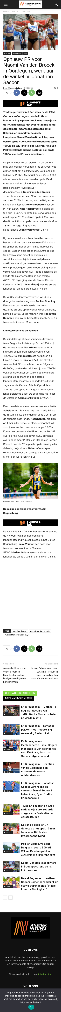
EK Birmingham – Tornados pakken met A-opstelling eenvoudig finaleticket (37, 729)
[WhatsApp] (31, 92)
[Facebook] (17, 92)
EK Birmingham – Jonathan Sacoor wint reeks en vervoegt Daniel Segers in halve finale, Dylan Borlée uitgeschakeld (37, 790)
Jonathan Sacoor (20, 631)
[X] (24, 92)
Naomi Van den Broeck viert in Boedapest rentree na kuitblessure (38, 866)
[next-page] (10, 898)
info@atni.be (45, 974)
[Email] (39, 92)
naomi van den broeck (39, 631)
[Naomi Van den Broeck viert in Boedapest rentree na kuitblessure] (11, 866)
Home (6, 11)
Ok (31, 1007)
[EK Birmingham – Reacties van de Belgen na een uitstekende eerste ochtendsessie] (11, 767)
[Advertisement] (30, 593)
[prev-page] (5, 898)
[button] (5, 4)
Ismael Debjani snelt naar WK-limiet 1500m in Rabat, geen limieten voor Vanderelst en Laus (44, 673)
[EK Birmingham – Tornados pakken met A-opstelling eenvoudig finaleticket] (11, 729)
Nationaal (26, 11)
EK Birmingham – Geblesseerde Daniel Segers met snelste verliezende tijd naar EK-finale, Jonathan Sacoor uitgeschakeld (39, 749)
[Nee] (57, 1000)
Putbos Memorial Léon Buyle (17, 635)
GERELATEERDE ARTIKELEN (20, 693)
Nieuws (15, 11)
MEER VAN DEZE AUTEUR (18, 698)
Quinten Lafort (15, 88)
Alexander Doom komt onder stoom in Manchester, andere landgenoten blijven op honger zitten (15, 675)
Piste (25, 53)
